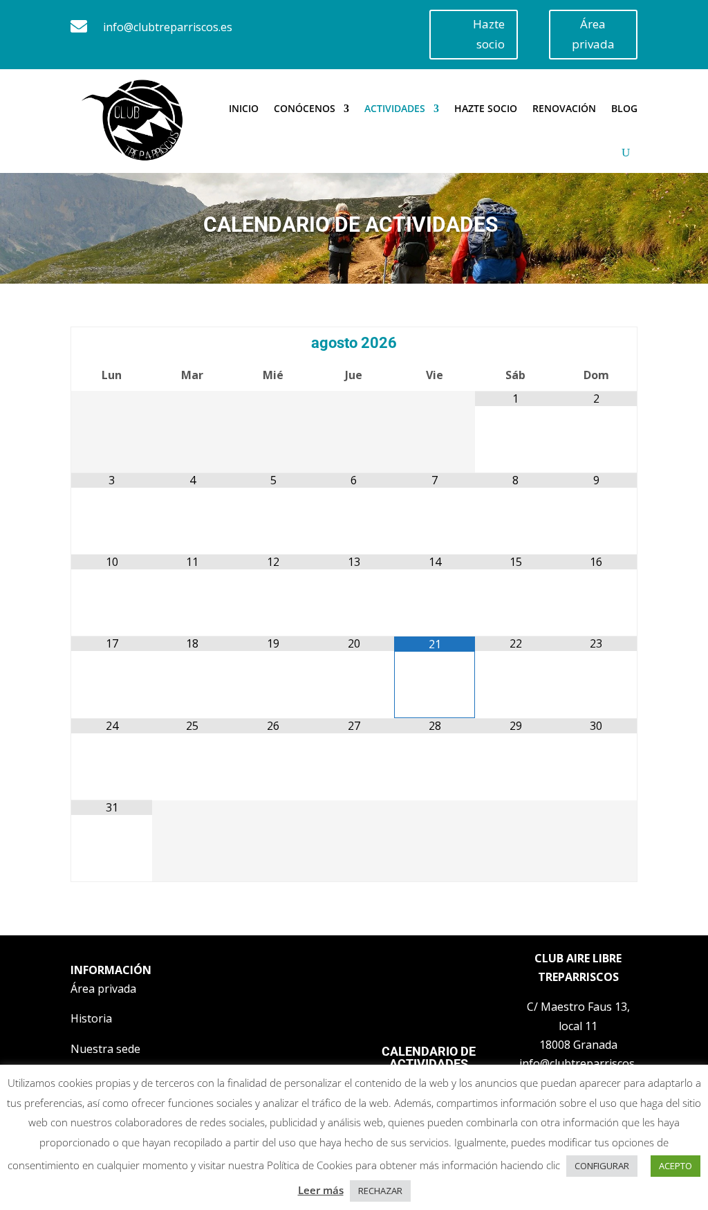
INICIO (244, 108)
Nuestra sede (105, 1048)
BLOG (624, 108)
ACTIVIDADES (394, 108)
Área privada (593, 34)
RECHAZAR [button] (380, 1190)
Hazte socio (489, 34)
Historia (91, 1018)
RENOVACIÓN (564, 108)
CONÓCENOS (304, 108)
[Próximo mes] (596, 344)
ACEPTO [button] (675, 1165)
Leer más (321, 1190)
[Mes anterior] (111, 344)
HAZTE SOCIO (485, 108)
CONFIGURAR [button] (602, 1165)
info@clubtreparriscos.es (167, 27)
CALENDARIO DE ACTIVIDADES (429, 1057)
